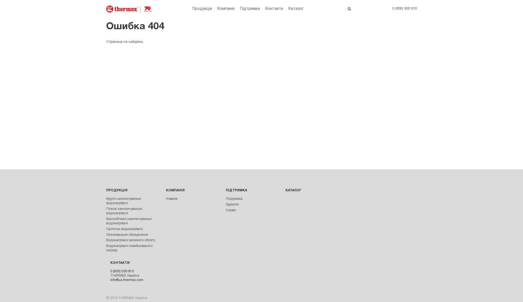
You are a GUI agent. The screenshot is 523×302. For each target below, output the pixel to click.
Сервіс (231, 210)
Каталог (296, 9)
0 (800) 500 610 (122, 271)
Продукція (202, 9)
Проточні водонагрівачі (124, 229)
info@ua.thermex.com (126, 280)
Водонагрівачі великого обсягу (130, 240)
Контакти (274, 9)
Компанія (226, 9)
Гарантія (232, 204)
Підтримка (250, 9)
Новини (172, 198)
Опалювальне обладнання (127, 234)
